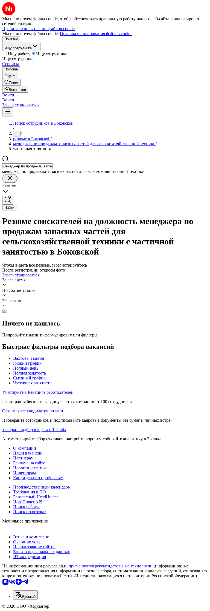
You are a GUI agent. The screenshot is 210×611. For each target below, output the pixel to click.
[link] (11, 82)
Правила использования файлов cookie (96, 33)
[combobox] (27, 166)
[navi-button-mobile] (7, 111)
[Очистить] (10, 178)
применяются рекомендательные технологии (111, 566)
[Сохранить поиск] (7, 200)
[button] (8, 95)
